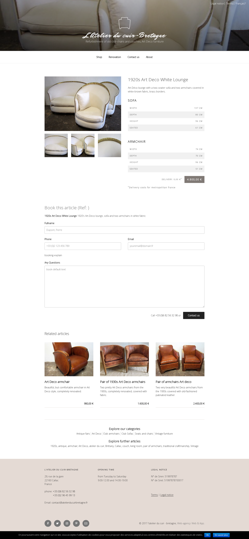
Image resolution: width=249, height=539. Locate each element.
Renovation (115, 57)
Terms (229, 3)
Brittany (109, 446)
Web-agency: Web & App (190, 523)
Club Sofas (127, 433)
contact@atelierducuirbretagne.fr (70, 502)
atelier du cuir (96, 446)
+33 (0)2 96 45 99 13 (64, 495)
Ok (207, 535)
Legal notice (217, 3)
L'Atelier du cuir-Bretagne (124, 35)
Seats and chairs (144, 433)
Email (131, 239)
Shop (99, 57)
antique (62, 446)
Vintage (195, 446)
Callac (118, 446)
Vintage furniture (164, 433)
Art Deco (96, 433)
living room (136, 446)
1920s (53, 446)
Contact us (133, 57)
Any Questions (52, 262)
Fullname (49, 223)
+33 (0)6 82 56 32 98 (166, 315)
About (149, 57)
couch (125, 446)
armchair (72, 446)
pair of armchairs (152, 446)
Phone (48, 239)
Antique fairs (83, 433)
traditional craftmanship (176, 446)
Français (240, 3)
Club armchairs (111, 433)
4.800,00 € (194, 179)
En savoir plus (221, 535)
